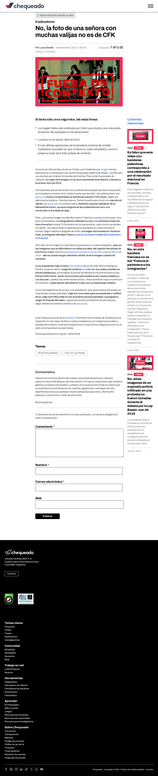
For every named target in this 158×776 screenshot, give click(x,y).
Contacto (11, 574)
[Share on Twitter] (114, 47)
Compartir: (104, 47)
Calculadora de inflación (16, 685)
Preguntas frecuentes (15, 758)
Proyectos (9, 748)
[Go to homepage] (24, 6)
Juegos (8, 711)
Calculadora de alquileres (17, 688)
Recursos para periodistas (17, 718)
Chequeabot (11, 695)
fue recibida (76, 266)
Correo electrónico (49, 481)
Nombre (42, 465)
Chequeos (10, 627)
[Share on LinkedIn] (118, 47)
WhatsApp (10, 649)
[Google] (12, 769)
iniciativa (70, 317)
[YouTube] (41, 769)
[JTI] (26, 599)
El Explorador (11, 692)
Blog (7, 659)
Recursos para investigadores (19, 721)
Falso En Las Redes (75, 353)
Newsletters (10, 653)
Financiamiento (12, 751)
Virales (8, 630)
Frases (8, 633)
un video (87, 269)
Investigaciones (12, 640)
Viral (129, 148)
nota (95, 221)
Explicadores (45, 21)
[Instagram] (17, 769)
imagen (104, 169)
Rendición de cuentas (15, 754)
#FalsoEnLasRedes (48, 353)
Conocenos (10, 731)
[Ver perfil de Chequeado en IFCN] (9, 599)
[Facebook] (7, 769)
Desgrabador (11, 682)
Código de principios (14, 741)
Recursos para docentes (16, 715)
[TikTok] (27, 769)
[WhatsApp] (37, 769)
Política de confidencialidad (132, 769)
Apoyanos (10, 656)
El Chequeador (12, 705)
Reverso (9, 672)
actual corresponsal (87, 234)
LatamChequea (12, 669)
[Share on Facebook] (111, 47)
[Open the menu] (150, 6)
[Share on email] (121, 47)
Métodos (9, 738)
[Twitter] (32, 769)
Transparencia (12, 734)
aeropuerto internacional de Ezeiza (85, 252)
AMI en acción (11, 708)
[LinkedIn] (22, 769)
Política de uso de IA (14, 744)
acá (37, 197)
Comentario (44, 426)
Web (38, 498)
